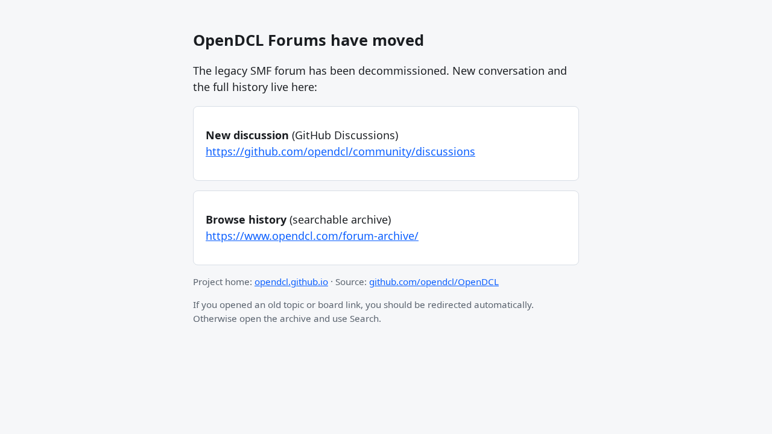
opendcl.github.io (291, 281)
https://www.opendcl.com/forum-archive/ (312, 235)
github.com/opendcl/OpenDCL (434, 281)
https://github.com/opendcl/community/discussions (340, 151)
